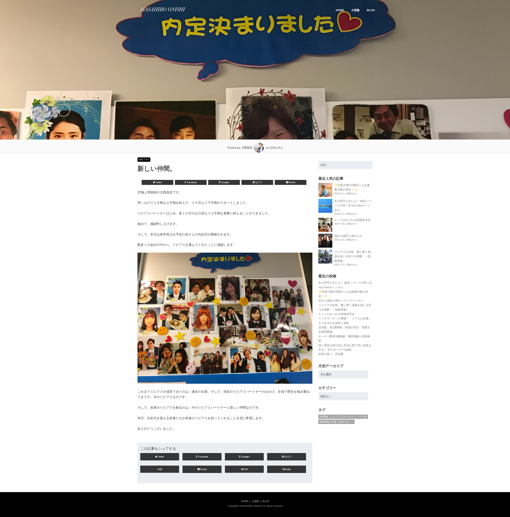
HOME (340, 10)
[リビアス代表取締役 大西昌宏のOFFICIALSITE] (162, 12)
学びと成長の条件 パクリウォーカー (341, 300)
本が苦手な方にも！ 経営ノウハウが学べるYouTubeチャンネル (352, 205)
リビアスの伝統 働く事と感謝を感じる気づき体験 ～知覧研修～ (352, 256)
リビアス (335, 416)
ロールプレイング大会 (355, 416)
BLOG (371, 10)
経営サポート (346, 421)
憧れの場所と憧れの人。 (349, 235)
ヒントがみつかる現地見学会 (352, 220)
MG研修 (324, 416)
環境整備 (324, 421)
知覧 (334, 421)
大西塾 (355, 10)
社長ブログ (143, 159)
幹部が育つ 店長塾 (330, 354)
